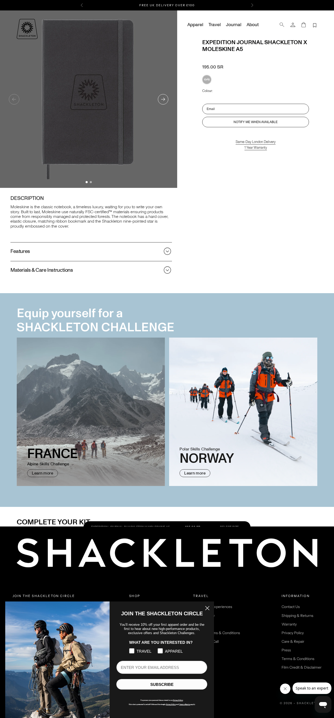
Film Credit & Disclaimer (301, 667)
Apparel (195, 24)
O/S (207, 79)
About (253, 24)
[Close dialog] (207, 608)
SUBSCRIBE (162, 684)
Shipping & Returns (297, 615)
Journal (233, 24)
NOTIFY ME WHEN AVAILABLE (256, 122)
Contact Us (291, 606)
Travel (214, 24)
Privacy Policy (293, 632)
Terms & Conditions (298, 658)
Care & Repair (293, 641)
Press (286, 650)
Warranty (289, 624)
